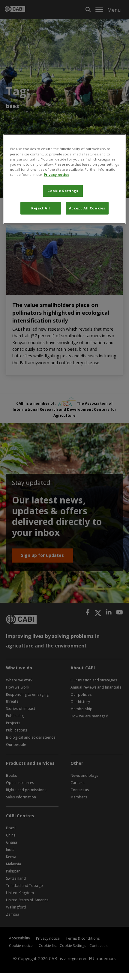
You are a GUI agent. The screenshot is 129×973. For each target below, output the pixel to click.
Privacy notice (56, 174)
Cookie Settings (62, 190)
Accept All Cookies (87, 208)
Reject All (40, 208)
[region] (64, 179)
